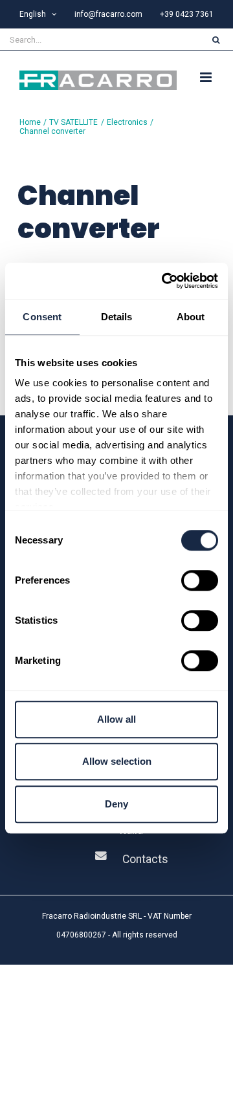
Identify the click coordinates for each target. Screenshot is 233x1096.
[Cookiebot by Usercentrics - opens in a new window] (164, 280)
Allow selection (116, 761)
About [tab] (191, 316)
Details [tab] (117, 316)
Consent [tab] (42, 316)
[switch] (199, 580)
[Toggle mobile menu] (207, 77)
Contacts (145, 859)
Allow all (116, 719)
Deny (116, 803)
